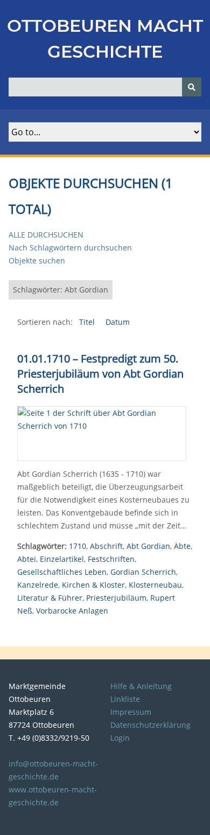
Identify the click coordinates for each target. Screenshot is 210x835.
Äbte (182, 546)
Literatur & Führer (49, 598)
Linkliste (125, 699)
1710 (77, 546)
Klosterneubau (155, 585)
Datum (118, 322)
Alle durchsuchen (46, 234)
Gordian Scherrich (143, 572)
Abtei (26, 559)
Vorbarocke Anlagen (72, 611)
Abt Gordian (148, 546)
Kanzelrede (37, 585)
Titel (88, 322)
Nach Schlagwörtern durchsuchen (70, 247)
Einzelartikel (62, 559)
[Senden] (191, 87)
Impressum (130, 712)
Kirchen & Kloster (93, 585)
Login (120, 738)
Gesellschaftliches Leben (62, 572)
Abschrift (106, 546)
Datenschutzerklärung (150, 725)
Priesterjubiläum (116, 598)
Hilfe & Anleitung (141, 686)
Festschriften (111, 559)
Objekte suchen (37, 260)
